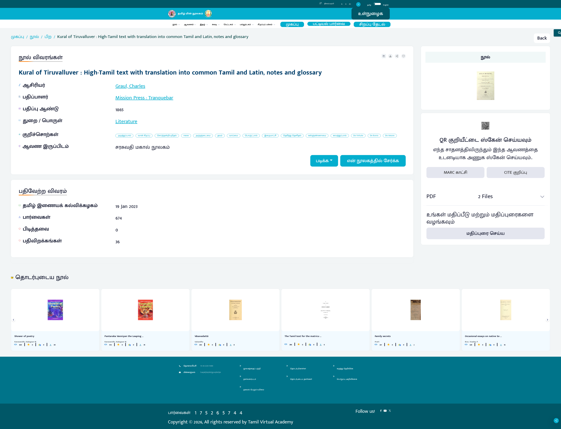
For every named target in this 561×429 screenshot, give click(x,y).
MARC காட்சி (455, 172)
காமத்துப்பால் (340, 135)
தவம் (219, 135)
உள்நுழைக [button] (370, 14)
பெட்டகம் (228, 24)
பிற (48, 36)
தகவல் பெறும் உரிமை (253, 389)
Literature (126, 121)
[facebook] (382, 410)
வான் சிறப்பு (144, 135)
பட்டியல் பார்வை (329, 24)
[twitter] (391, 410)
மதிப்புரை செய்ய (485, 233)
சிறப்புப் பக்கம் (265, 24)
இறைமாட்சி (270, 135)
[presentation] (13, 319)
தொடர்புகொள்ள (298, 368)
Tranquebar (160, 97)
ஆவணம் (189, 24)
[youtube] (386, 410)
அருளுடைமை (203, 135)
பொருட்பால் (251, 135)
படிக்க (322, 161)
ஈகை (186, 135)
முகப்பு (292, 24)
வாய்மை (233, 135)
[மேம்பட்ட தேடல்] (557, 33)
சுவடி (214, 24)
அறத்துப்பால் (124, 135)
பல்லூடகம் (245, 24)
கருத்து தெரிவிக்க (345, 368)
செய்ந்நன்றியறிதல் (167, 135)
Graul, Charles (130, 86)
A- (342, 4)
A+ (350, 4)
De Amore (389, 135)
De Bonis (374, 135)
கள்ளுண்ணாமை (317, 135)
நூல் (175, 24)
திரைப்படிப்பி (329, 3)
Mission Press (130, 97)
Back (542, 38)
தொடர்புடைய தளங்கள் (301, 379)
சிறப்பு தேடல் (372, 24)
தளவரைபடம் (249, 379)
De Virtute (358, 135)
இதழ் (202, 24)
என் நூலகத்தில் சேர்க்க (373, 161)
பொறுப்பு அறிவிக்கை (347, 379)
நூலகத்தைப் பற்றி (252, 368)
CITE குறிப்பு (515, 172)
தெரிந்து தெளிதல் (292, 135)
